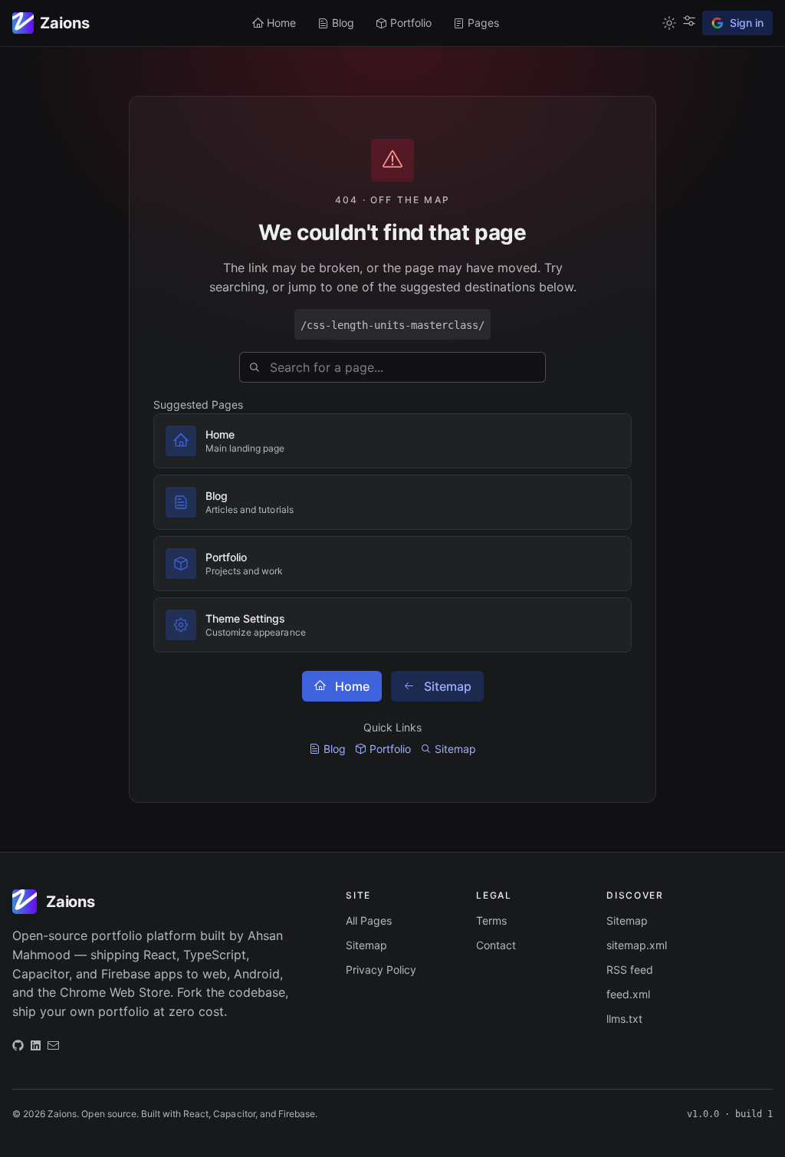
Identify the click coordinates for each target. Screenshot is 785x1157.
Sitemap (447, 686)
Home (352, 686)
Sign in (747, 22)
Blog (335, 748)
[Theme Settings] (689, 20)
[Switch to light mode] (669, 23)
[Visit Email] (53, 1049)
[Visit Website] (35, 1049)
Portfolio (390, 748)
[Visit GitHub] (18, 1049)
